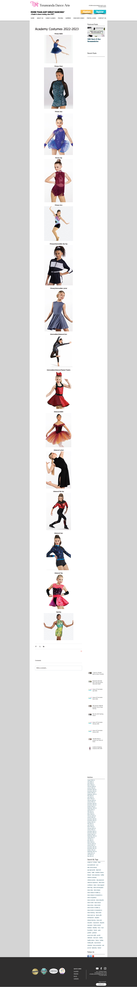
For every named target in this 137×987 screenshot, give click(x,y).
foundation (90, 930)
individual (89, 945)
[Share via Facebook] (36, 646)
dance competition (91, 897)
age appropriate (91, 870)
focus (99, 927)
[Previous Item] (90, 32)
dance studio (97, 905)
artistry (89, 872)
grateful (89, 932)
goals (99, 930)
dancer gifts (99, 915)
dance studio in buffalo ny (93, 907)
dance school (97, 902)
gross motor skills (91, 935)
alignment (98, 870)
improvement (97, 942)
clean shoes (101, 882)
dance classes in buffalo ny (93, 892)
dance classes (97, 890)
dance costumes (91, 900)
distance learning (91, 920)
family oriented (97, 925)
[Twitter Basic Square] (91, 956)
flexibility (95, 927)
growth (98, 935)
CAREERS (76, 978)
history (97, 940)
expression (90, 925)
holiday (101, 940)
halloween (89, 937)
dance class (90, 890)
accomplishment (91, 865)
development (90, 917)
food (102, 927)
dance (95, 885)
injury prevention (97, 945)
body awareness (96, 875)
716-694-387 (101, 6)
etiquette (102, 922)
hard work (95, 937)
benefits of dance (99, 872)
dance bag (89, 887)
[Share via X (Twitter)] (40, 646)
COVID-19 (89, 862)
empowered (96, 922)
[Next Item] (102, 32)
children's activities (91, 877)
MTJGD (95, 862)
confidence (90, 885)
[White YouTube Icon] (97, 968)
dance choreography (98, 887)
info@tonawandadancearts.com (98, 974)
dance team (98, 912)
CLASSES (76, 971)
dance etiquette (100, 900)
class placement (100, 880)
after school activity (92, 867)
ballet (93, 872)
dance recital (90, 902)
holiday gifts (90, 942)
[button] (50, 18)
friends (95, 930)
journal (89, 947)
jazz (103, 945)
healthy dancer (91, 940)
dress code (99, 920)
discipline (97, 917)
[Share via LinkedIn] (43, 646)
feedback (89, 927)
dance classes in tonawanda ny (94, 895)
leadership (94, 947)
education (89, 922)
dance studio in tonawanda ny (94, 910)
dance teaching (91, 912)
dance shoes (90, 905)
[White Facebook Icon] (101, 968)
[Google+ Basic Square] (93, 956)
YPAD (99, 862)
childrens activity (91, 880)
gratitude (94, 932)
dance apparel (100, 885)
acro (97, 865)
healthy (101, 937)
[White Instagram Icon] (105, 968)
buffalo (102, 875)
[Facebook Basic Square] (88, 956)
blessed (89, 875)
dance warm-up (91, 915)
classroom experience (92, 882)
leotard (99, 947)
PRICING (76, 974)
